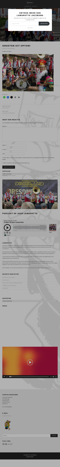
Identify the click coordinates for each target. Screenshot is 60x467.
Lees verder (30, 27)
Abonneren (44, 23)
